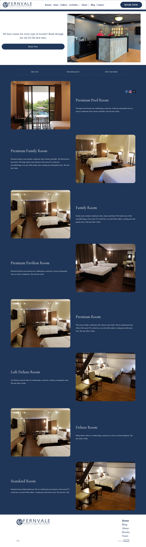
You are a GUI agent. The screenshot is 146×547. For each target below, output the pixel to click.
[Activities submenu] (79, 4)
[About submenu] (88, 4)
